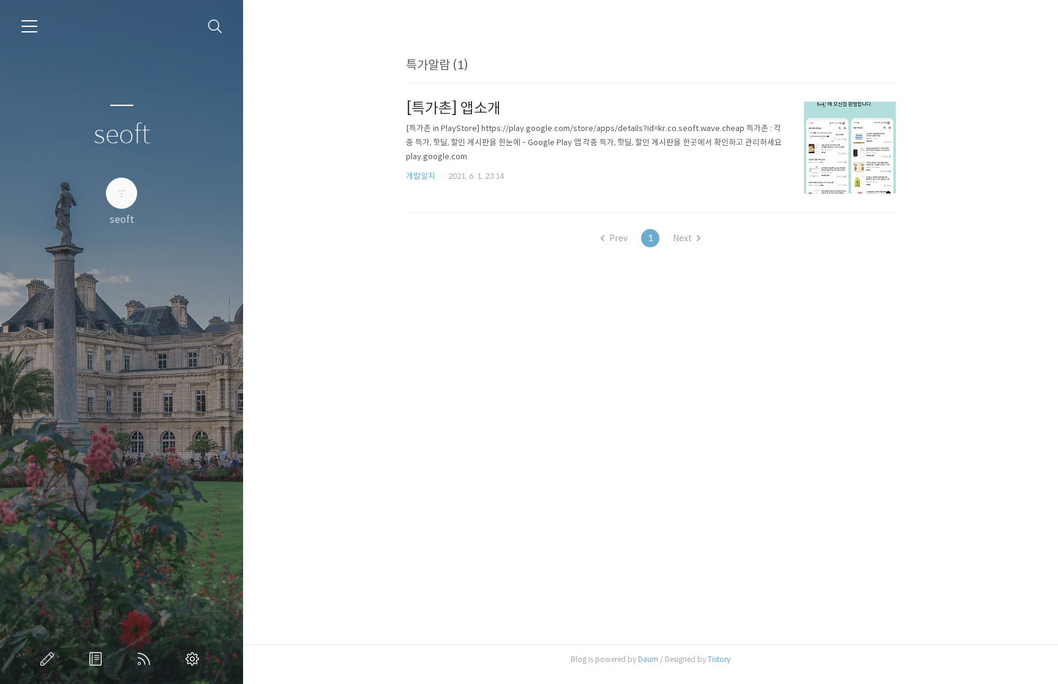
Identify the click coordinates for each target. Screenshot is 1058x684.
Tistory (719, 659)
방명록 (98, 659)
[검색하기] (215, 27)
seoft (122, 135)
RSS (146, 659)
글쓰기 (49, 659)
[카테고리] (29, 26)
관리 (194, 659)
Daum (648, 659)
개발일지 (420, 176)
